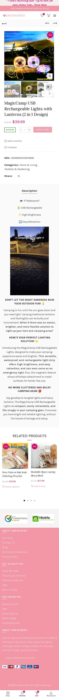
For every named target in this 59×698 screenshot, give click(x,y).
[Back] (4, 23)
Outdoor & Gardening (17, 169)
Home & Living (28, 165)
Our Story (7, 537)
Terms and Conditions (14, 552)
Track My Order (10, 570)
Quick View (25, 455)
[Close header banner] (56, 3)
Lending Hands (10, 623)
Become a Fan (10, 604)
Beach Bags (9, 618)
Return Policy (9, 589)
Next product (54, 23)
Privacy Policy (10, 556)
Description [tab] (29, 190)
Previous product (47, 23)
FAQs (5, 585)
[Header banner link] (26, 3)
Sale (4, 608)
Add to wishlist (15, 141)
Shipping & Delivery (13, 575)
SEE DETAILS (44, 8)
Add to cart (42, 129)
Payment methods (12, 580)
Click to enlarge (50, 76)
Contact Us (8, 542)
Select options (12, 487)
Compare (12, 147)
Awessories (23, 685)
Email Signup (10, 613)
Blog (5, 547)
